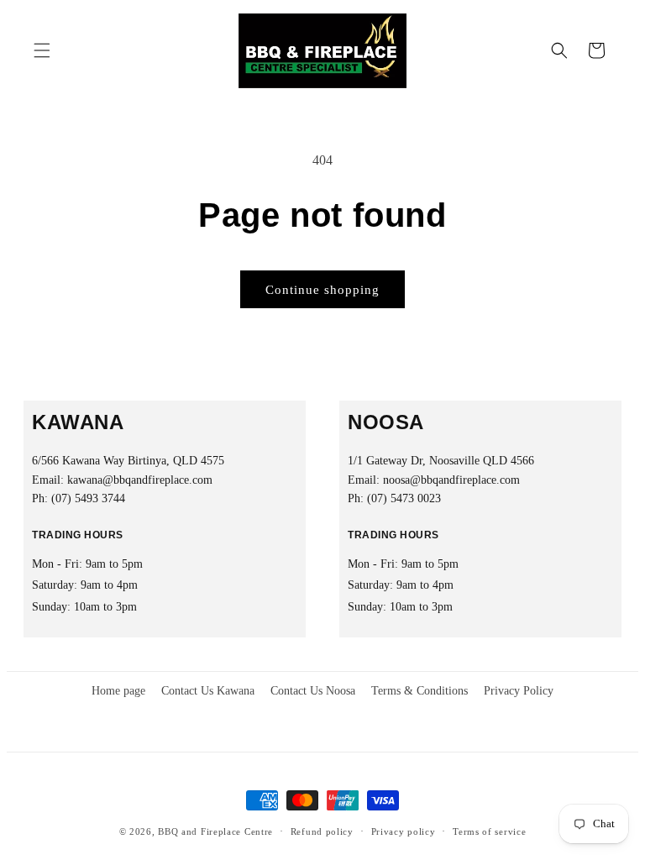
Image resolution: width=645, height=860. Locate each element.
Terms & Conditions (419, 690)
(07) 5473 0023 (404, 498)
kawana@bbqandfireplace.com (139, 480)
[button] (42, 50)
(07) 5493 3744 (88, 498)
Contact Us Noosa (312, 690)
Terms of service (489, 831)
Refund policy (322, 831)
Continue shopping (322, 289)
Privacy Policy (518, 690)
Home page (118, 690)
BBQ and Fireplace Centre (215, 831)
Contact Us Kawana (207, 690)
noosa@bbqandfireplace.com (451, 480)
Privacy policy (403, 831)
